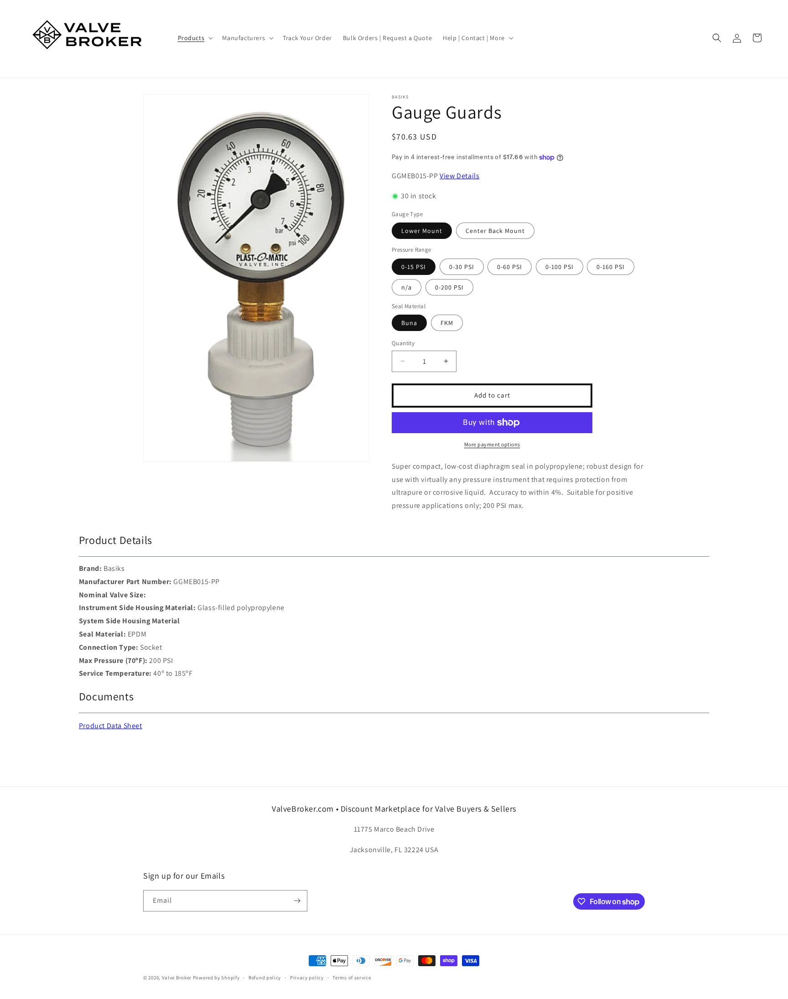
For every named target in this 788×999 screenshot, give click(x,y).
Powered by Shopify (216, 977)
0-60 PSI (509, 267)
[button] (194, 37)
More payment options (492, 444)
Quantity (403, 343)
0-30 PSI (461, 267)
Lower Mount (421, 231)
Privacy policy (307, 977)
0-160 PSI (610, 267)
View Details (459, 176)
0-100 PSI (559, 267)
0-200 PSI (449, 287)
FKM (447, 323)
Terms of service (351, 977)
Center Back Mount (495, 231)
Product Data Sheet (110, 725)
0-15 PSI (413, 267)
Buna (409, 323)
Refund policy (265, 977)
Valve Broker (177, 977)
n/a (406, 287)
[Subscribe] (297, 900)
